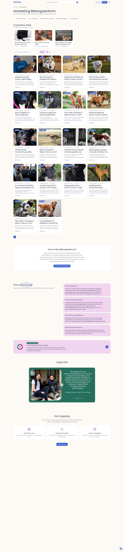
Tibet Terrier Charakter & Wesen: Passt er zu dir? (24, 222)
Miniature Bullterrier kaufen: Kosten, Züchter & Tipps (99, 115)
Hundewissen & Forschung (48, 18)
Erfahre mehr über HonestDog (62, 266)
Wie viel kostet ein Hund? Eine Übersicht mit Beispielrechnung (22, 44)
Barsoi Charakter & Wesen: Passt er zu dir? (48, 151)
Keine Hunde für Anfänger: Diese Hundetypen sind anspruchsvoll (63, 44)
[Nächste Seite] (30, 237)
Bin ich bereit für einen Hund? (42, 43)
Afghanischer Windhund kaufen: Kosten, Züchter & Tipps (74, 79)
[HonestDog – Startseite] (17, 2)
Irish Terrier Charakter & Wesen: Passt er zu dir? (73, 114)
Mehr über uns (62, 444)
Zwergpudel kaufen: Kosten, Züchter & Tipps (73, 186)
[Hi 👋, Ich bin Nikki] (121, 548)
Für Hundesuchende (20, 18)
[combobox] (62, 2)
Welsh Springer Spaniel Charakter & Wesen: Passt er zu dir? (99, 152)
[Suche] (77, 2)
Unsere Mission (75, 18)
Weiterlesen (17, 87)
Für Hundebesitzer (34, 18)
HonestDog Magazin (62, 18)
